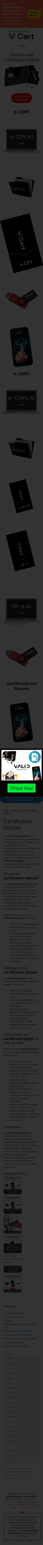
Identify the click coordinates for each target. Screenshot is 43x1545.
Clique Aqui (21, 788)
